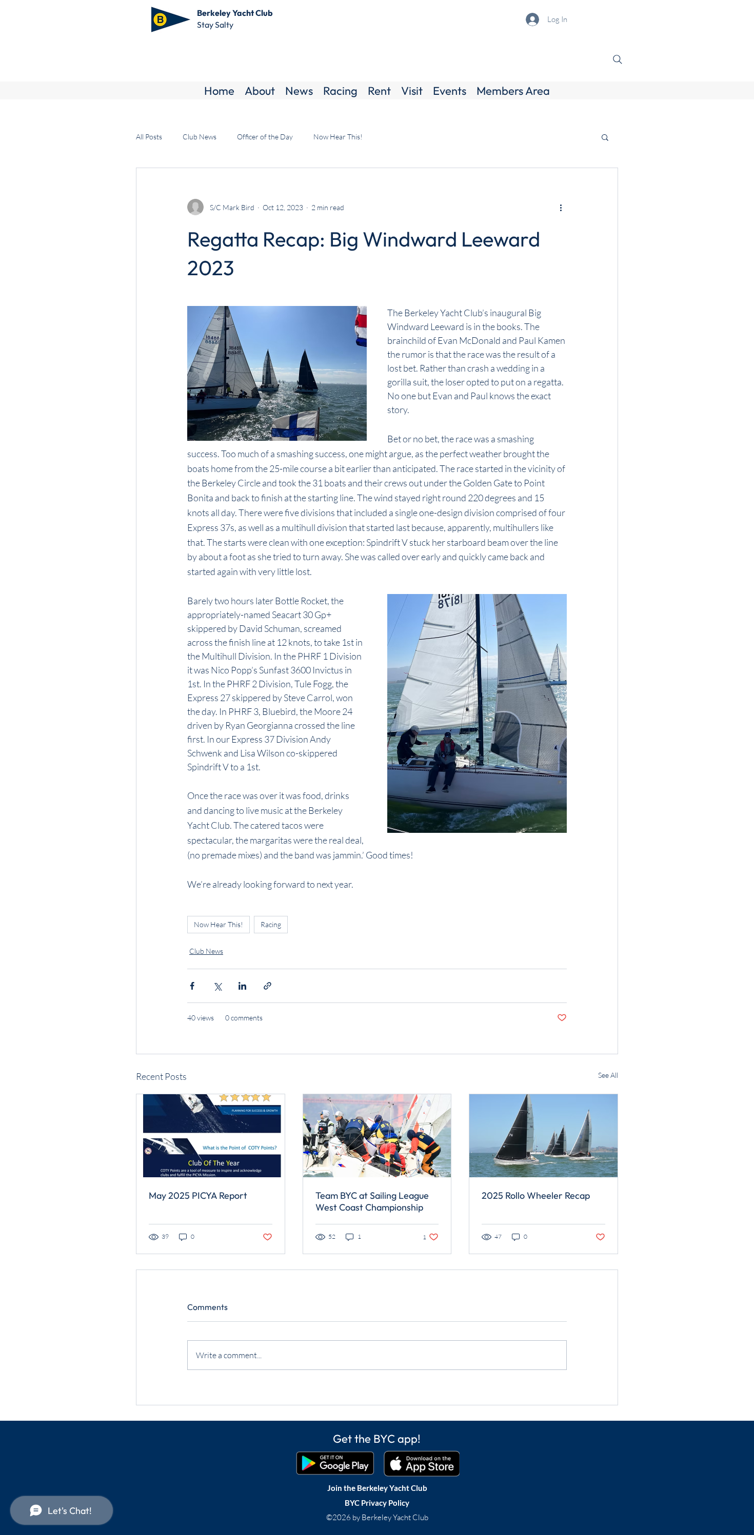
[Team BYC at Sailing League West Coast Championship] (377, 1135)
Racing (271, 924)
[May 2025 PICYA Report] (210, 1135)
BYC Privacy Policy (377, 1502)
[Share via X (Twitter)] (217, 986)
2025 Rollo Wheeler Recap (536, 1195)
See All (608, 1075)
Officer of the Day (265, 136)
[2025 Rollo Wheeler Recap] (543, 1135)
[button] (260, 90)
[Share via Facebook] (192, 986)
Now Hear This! (338, 136)
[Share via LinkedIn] (242, 986)
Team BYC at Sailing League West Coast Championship (372, 1201)
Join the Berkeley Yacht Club (377, 1487)
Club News (199, 136)
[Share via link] (267, 986)
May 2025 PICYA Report (198, 1195)
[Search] (617, 59)
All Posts (149, 136)
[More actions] (560, 207)
